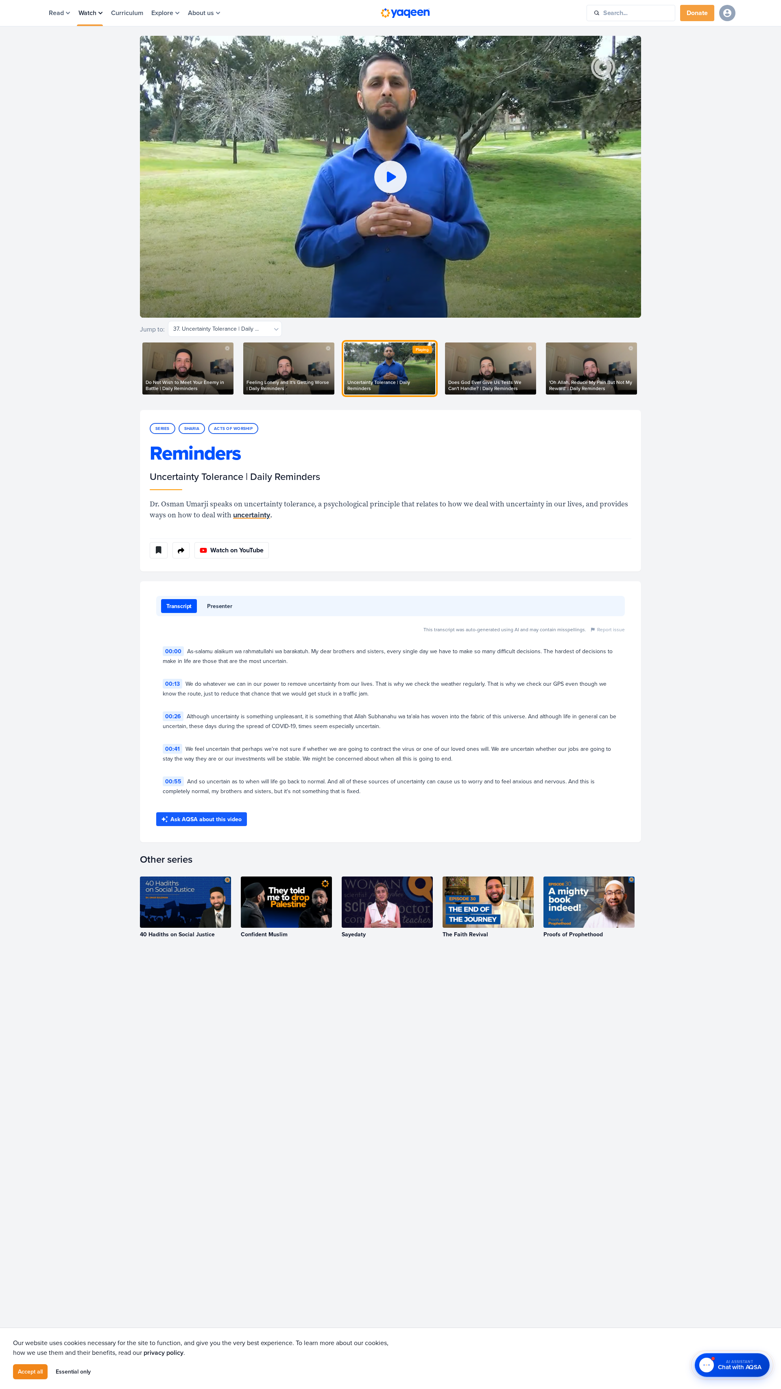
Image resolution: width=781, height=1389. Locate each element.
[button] (390, 177)
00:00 (173, 651)
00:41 (172, 749)
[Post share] (181, 550)
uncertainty (251, 515)
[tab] (179, 606)
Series (162, 428)
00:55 (173, 781)
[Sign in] (727, 13)
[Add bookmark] (159, 550)
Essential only (73, 1371)
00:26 (173, 716)
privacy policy (163, 1352)
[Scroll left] (140, 368)
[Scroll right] (641, 368)
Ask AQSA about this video (206, 819)
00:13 (172, 684)
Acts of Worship (233, 428)
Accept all (30, 1371)
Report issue (611, 629)
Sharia (192, 428)
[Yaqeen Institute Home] (405, 13)
